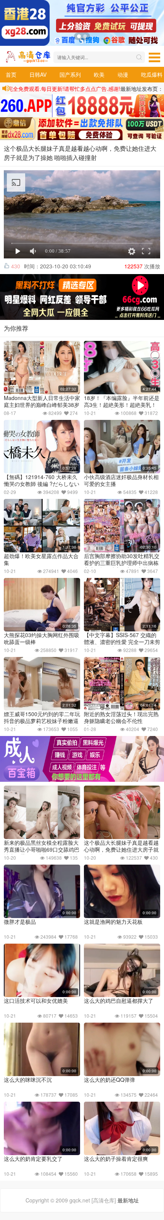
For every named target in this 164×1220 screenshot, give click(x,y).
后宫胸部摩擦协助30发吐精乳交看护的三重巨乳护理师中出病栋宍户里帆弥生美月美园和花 (121, 562)
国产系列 (70, 74)
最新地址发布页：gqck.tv (130, 88)
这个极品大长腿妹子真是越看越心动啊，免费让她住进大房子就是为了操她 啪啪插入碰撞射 (121, 849)
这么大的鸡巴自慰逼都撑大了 (118, 1000)
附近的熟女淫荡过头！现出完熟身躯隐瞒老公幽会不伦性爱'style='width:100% (121, 720)
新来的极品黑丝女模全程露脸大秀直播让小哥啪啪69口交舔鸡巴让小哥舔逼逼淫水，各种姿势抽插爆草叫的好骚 (41, 853)
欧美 (99, 74)
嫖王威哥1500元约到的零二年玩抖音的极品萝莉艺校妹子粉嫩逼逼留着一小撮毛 (42, 720)
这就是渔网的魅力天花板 (113, 921)
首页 (11, 74)
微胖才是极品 (20, 921)
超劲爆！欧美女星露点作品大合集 (41, 559)
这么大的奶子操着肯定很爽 (116, 1158)
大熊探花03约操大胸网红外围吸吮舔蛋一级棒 (41, 638)
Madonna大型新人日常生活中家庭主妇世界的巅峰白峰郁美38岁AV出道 (42, 404)
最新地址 (128, 1200)
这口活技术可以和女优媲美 (36, 1000)
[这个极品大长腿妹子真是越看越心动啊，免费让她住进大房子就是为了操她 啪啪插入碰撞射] (122, 812)
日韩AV (38, 74)
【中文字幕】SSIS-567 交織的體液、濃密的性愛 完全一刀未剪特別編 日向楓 (122, 641)
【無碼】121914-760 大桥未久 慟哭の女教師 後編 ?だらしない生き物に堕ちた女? (41, 483)
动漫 (122, 74)
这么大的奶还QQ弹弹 (109, 1079)
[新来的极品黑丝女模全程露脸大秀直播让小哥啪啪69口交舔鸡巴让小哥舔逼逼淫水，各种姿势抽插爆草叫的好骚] (42, 812)
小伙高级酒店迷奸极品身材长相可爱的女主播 (121, 480)
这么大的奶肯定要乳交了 (33, 1158)
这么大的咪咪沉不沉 (28, 1079)
